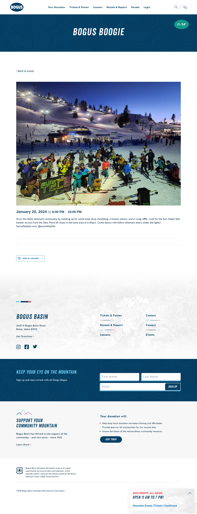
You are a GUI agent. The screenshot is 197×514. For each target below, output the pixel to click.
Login (147, 7)
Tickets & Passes (79, 7)
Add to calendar (31, 258)
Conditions (170, 505)
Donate (135, 7)
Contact (151, 315)
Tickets (158, 505)
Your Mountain (56, 7)
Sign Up (172, 387)
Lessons (97, 7)
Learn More (22, 444)
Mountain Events (142, 505)
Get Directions (24, 336)
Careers (151, 325)
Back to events (26, 71)
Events (150, 334)
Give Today (111, 439)
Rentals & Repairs (117, 7)
